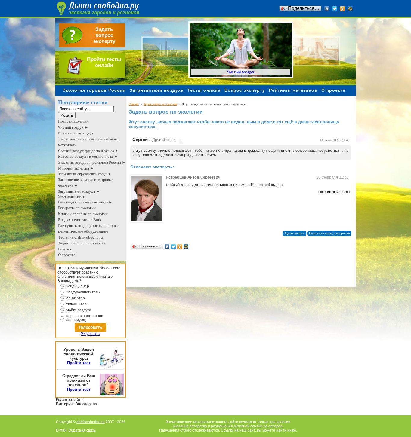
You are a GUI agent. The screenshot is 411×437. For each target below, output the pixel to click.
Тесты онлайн (204, 90)
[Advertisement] (238, 273)
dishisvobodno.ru (90, 422)
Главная (134, 104)
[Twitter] (335, 9)
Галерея (65, 249)
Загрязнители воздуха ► (79, 191)
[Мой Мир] (350, 9)
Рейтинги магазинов (293, 90)
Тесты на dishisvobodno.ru (80, 237)
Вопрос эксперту (244, 90)
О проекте (333, 90)
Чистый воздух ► (73, 127)
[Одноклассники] (342, 9)
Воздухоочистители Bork (79, 219)
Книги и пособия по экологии (83, 214)
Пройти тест (78, 363)
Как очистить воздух (76, 133)
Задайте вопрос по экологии (82, 243)
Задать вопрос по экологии (160, 104)
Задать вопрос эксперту (104, 35)
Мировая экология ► (76, 168)
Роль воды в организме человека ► (85, 202)
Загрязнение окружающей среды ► (85, 174)
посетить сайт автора (334, 192)
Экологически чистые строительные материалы (88, 142)
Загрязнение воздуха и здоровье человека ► (85, 182)
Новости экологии (73, 121)
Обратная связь (82, 430)
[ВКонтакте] (327, 9)
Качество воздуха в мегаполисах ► (88, 156)
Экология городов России (94, 90)
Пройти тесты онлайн (104, 62)
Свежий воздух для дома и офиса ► (88, 150)
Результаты (90, 334)
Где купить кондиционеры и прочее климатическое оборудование (88, 228)
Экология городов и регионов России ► (92, 162)
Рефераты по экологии (77, 208)
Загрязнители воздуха (157, 90)
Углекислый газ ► (72, 197)
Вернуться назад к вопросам (329, 233)
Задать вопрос (294, 233)
